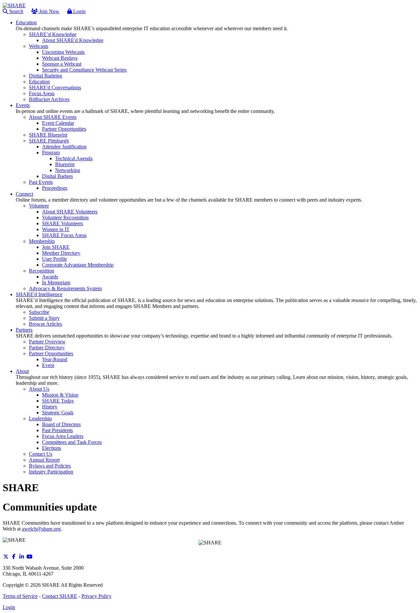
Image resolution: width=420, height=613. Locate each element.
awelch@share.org (41, 529)
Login (79, 11)
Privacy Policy (96, 596)
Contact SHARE (59, 596)
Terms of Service (20, 596)
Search (15, 11)
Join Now (48, 11)
